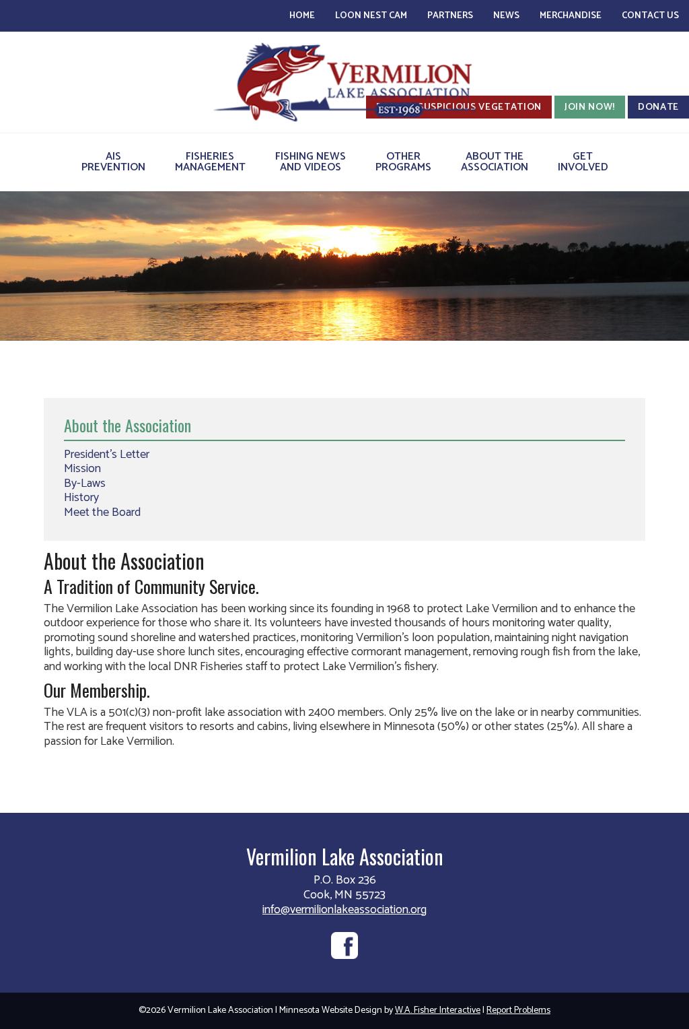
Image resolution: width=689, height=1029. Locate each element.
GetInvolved (583, 161)
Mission (82, 469)
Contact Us (650, 16)
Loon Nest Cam (371, 16)
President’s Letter (106, 454)
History (81, 498)
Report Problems (518, 1010)
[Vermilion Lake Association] (344, 82)
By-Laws (85, 483)
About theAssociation (494, 161)
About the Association (127, 425)
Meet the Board (102, 512)
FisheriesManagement (210, 161)
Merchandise (571, 16)
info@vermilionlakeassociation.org (344, 910)
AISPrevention (113, 161)
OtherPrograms (403, 161)
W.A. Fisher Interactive (437, 1010)
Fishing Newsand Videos (310, 161)
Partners (450, 16)
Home (302, 16)
